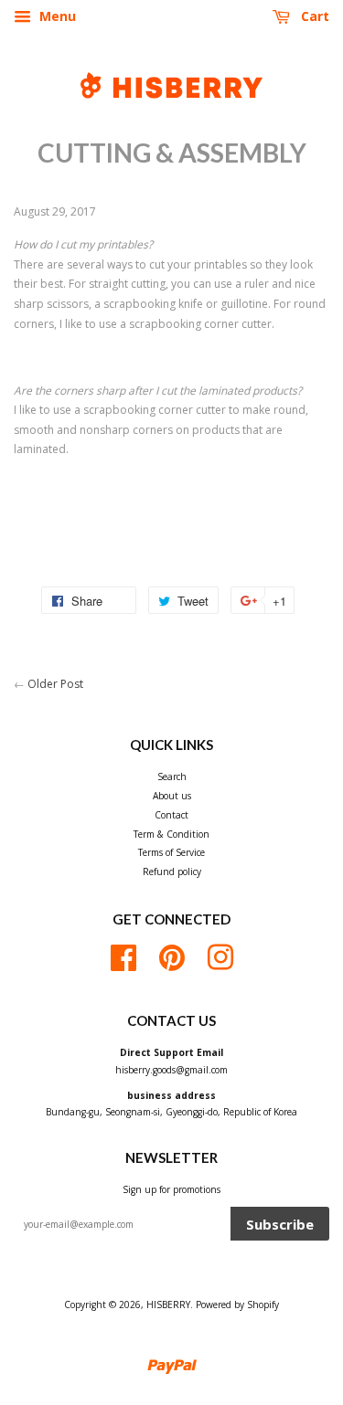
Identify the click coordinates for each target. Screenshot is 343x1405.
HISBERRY (168, 1304)
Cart (313, 16)
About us (172, 795)
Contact (171, 814)
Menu (56, 16)
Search (172, 776)
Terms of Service (171, 852)
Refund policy (172, 871)
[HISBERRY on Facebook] (123, 955)
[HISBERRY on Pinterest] (172, 955)
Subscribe (280, 1224)
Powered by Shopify (237, 1304)
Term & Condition (171, 834)
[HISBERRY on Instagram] (220, 955)
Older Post (55, 684)
